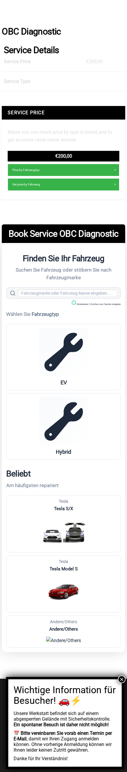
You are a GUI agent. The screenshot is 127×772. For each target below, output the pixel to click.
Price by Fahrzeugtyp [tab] (26, 170)
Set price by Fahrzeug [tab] (26, 184)
